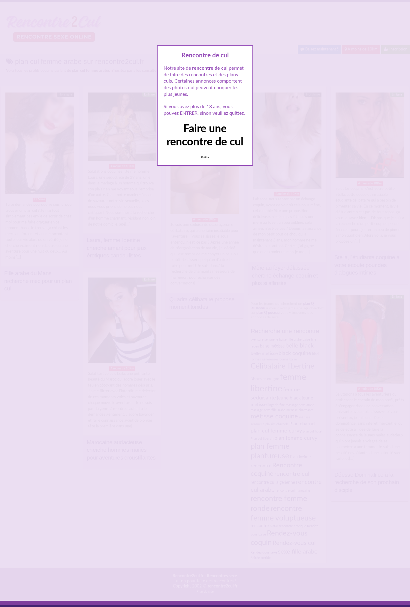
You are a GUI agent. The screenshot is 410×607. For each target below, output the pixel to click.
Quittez (205, 157)
